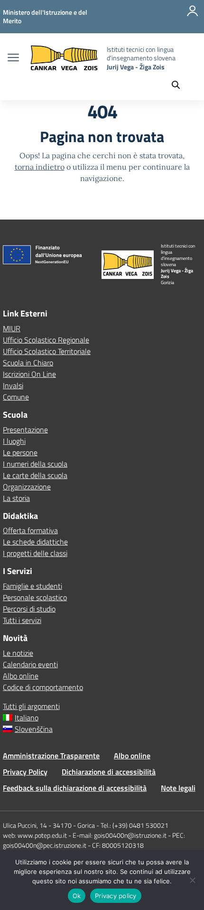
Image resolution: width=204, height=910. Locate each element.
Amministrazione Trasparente (51, 755)
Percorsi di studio (29, 608)
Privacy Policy (25, 771)
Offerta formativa (30, 530)
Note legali (178, 788)
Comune (16, 396)
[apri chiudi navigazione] (13, 58)
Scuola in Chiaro (28, 362)
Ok (77, 896)
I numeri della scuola (35, 463)
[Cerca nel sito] (180, 84)
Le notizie (18, 653)
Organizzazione (27, 486)
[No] (192, 880)
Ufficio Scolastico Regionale (46, 339)
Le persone (20, 452)
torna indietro (40, 167)
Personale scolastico (35, 597)
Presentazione (25, 429)
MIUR (11, 328)
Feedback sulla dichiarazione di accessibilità (75, 788)
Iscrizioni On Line (29, 374)
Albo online (20, 675)
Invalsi (13, 385)
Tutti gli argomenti (31, 706)
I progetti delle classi (35, 553)
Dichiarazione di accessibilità (109, 771)
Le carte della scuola (35, 475)
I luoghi (14, 441)
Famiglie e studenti (32, 586)
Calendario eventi (30, 664)
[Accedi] (192, 17)
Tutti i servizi (22, 620)
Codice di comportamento (43, 687)
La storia (16, 498)
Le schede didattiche (35, 541)
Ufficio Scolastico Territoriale (47, 351)
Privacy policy (116, 896)
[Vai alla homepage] (64, 58)
